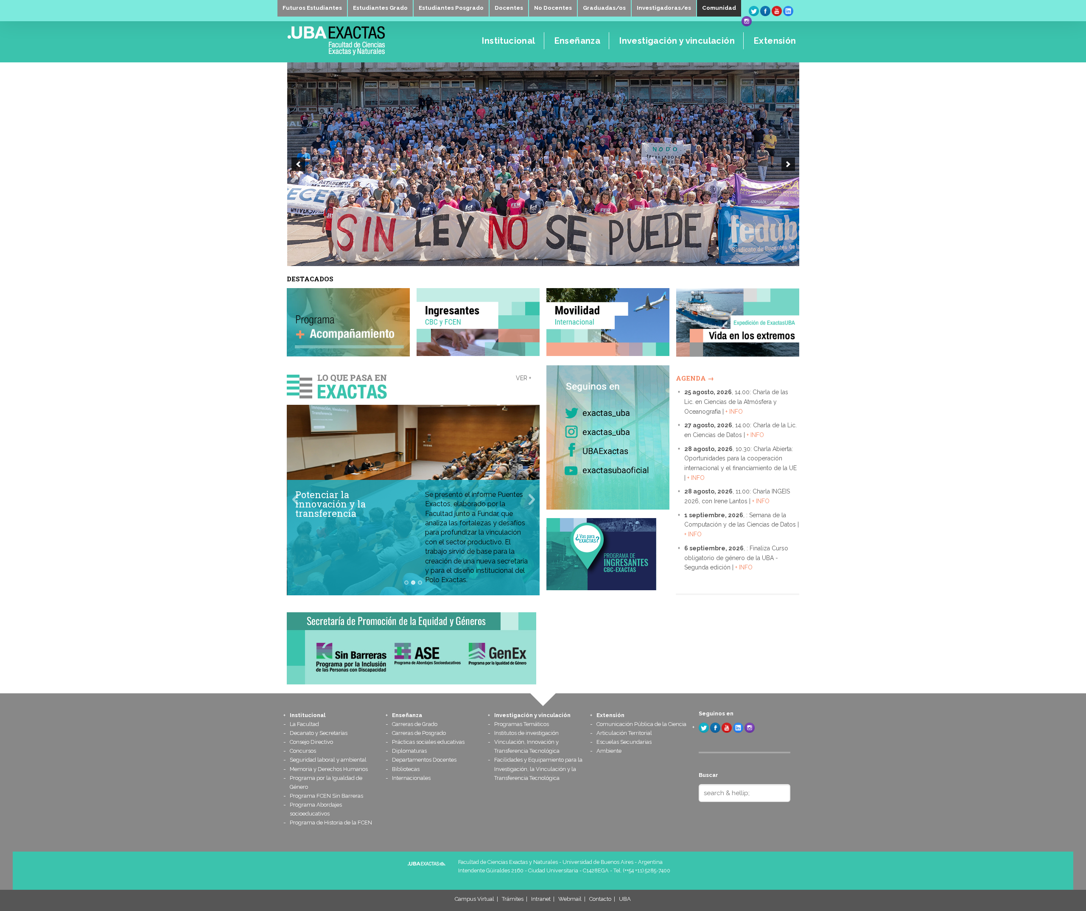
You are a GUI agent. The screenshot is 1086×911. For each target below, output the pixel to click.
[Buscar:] (744, 793)
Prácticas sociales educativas (428, 742)
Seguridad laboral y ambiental (328, 760)
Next (531, 499)
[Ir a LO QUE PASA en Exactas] (337, 387)
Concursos (303, 751)
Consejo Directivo (311, 742)
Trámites (512, 899)
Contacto (600, 899)
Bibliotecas (406, 769)
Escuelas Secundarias (624, 742)
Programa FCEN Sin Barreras (326, 796)
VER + (523, 378)
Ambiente (608, 751)
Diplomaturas (409, 751)
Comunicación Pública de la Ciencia (641, 724)
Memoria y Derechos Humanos (329, 769)
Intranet (541, 899)
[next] (788, 164)
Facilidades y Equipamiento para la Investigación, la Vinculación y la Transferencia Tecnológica (538, 769)
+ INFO (734, 411)
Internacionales (411, 778)
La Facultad (304, 724)
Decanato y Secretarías (318, 733)
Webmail (570, 899)
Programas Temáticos (521, 724)
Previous (295, 499)
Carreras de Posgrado (419, 733)
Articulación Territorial (624, 733)
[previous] (298, 164)
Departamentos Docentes (424, 760)
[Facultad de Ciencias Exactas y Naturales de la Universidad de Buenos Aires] (361, 53)
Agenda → (695, 378)
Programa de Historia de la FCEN (331, 822)
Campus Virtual (474, 899)
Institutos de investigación (526, 733)
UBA (625, 899)
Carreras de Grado (414, 724)
